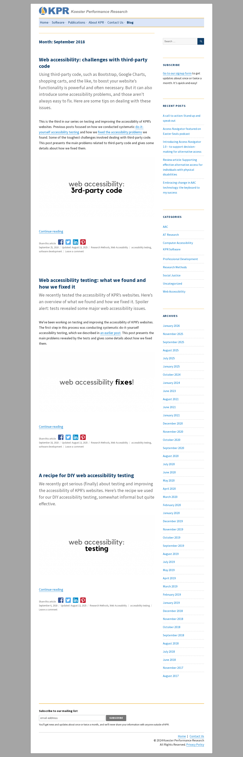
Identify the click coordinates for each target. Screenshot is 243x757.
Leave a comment (74, 251)
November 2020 (173, 431)
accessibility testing (141, 247)
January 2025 (171, 366)
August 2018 (171, 643)
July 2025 (169, 358)
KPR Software (172, 249)
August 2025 (171, 350)
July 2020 (169, 464)
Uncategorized (172, 283)
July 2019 (169, 562)
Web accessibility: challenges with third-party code (93, 62)
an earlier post (110, 333)
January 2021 (171, 415)
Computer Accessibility (178, 243)
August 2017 (171, 676)
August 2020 (171, 456)
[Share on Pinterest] (83, 242)
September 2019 (173, 546)
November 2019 (173, 529)
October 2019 (171, 537)
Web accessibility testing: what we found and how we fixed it (92, 283)
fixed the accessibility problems (120, 132)
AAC (165, 227)
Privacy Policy (195, 744)
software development (50, 251)
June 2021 (169, 407)
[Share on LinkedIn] (75, 242)
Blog (130, 22)
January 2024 (171, 383)
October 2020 (171, 440)
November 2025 (173, 334)
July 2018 (169, 651)
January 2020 (171, 513)
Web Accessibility (119, 247)
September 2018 (173, 635)
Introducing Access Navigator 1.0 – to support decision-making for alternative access (182, 146)
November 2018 (173, 619)
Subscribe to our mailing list (58, 711)
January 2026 (171, 326)
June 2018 (169, 660)
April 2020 (169, 488)
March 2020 (170, 497)
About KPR (96, 22)
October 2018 (171, 627)
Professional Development (180, 259)
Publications (76, 22)
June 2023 (169, 391)
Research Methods (100, 247)
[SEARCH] (200, 41)
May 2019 (169, 570)
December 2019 (173, 521)
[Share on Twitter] (68, 242)
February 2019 (172, 594)
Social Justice (172, 275)
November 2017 (173, 668)
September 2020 (173, 448)
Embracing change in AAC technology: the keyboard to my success (181, 187)
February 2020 (172, 505)
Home (44, 22)
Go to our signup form (177, 73)
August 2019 (171, 554)
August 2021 (171, 399)
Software (58, 22)
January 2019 (171, 603)
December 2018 (173, 611)
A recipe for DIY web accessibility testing (86, 475)
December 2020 (173, 423)
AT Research (171, 234)
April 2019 (169, 578)
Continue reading (51, 231)
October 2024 (171, 374)
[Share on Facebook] (60, 242)
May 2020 (169, 480)
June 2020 (169, 472)
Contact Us (115, 22)
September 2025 (173, 342)
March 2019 (170, 586)
